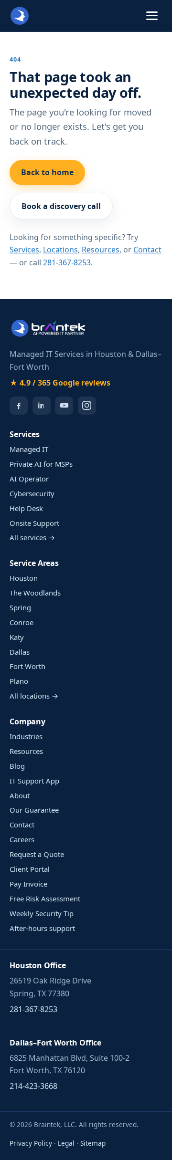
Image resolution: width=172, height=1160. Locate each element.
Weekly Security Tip (42, 913)
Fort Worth (27, 666)
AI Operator (29, 478)
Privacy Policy (31, 1143)
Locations (60, 249)
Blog (17, 766)
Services (24, 249)
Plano (19, 681)
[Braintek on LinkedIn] (41, 406)
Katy (17, 637)
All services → (32, 537)
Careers (22, 839)
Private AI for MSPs (41, 464)
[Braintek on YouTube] (64, 406)
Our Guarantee (34, 810)
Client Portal (30, 869)
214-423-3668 (33, 1086)
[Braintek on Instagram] (87, 406)
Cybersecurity (32, 493)
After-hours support (42, 928)
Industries (26, 736)
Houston (24, 578)
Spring (20, 607)
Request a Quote (37, 854)
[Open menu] (151, 15)
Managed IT (29, 449)
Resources (100, 249)
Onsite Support (34, 523)
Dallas (20, 652)
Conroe (21, 622)
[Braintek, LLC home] (20, 15)
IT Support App (34, 780)
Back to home (47, 172)
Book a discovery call (61, 206)
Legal (66, 1143)
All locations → (34, 695)
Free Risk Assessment (45, 898)
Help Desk (26, 508)
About (20, 795)
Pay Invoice (28, 883)
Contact (147, 249)
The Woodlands (35, 592)
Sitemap (93, 1143)
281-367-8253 (67, 262)
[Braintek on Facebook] (19, 406)
